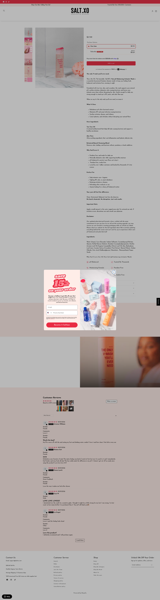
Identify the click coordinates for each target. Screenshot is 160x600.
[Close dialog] (113, 272)
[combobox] (49, 313)
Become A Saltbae (62, 325)
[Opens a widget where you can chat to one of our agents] (7, 596)
